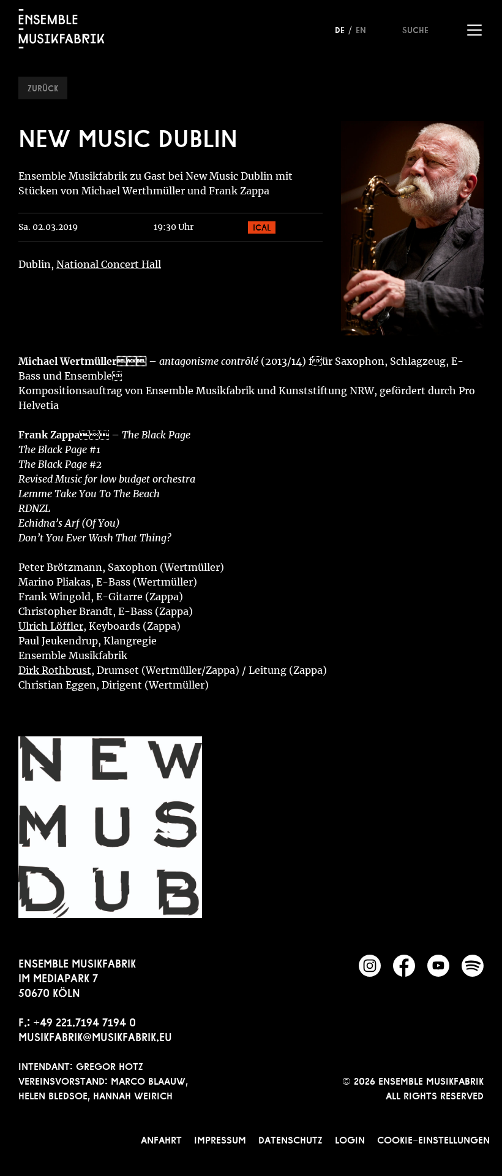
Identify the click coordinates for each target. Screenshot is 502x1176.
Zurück (43, 87)
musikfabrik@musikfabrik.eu (95, 1035)
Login (350, 1139)
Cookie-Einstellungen (433, 1139)
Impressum (220, 1139)
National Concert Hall (108, 264)
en (361, 29)
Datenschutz (290, 1139)
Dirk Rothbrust (54, 670)
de (340, 29)
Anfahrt (161, 1139)
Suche (415, 29)
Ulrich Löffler (50, 626)
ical (262, 226)
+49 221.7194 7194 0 (84, 1020)
